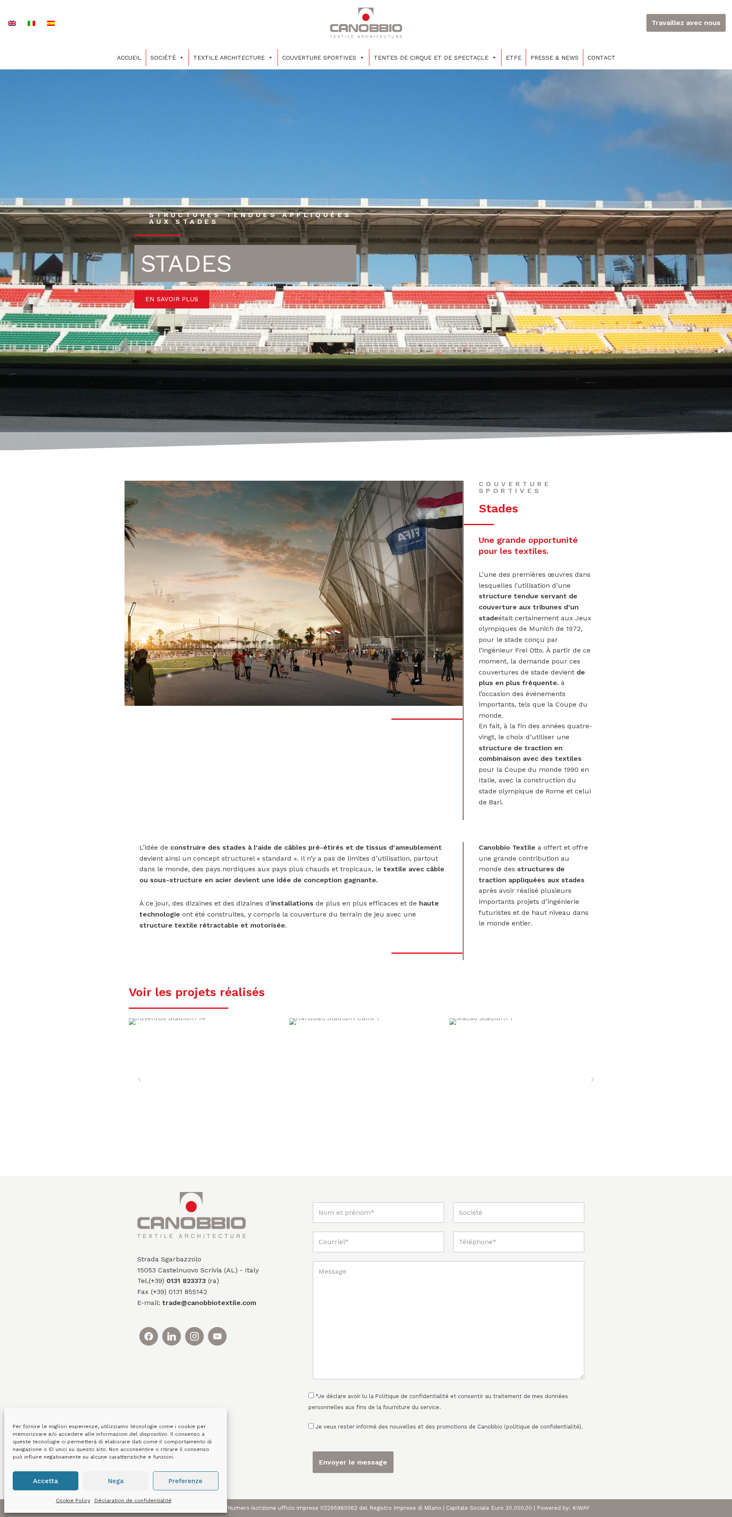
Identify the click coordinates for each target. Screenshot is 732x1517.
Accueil (129, 57)
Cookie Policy (73, 1500)
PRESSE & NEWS (554, 57)
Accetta (45, 1481)
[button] (140, 1079)
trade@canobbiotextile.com (209, 1303)
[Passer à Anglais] (12, 23)
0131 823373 (186, 1281)
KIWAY (580, 1508)
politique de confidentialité (542, 1426)
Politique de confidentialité (412, 1396)
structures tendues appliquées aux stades (250, 218)
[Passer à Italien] (31, 23)
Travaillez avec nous (686, 23)
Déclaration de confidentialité (133, 1500)
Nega (116, 1481)
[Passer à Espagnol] (51, 23)
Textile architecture (229, 57)
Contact (602, 57)
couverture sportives (515, 487)
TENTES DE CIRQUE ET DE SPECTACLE (431, 57)
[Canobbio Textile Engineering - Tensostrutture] (366, 23)
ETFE (513, 57)
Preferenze (185, 1481)
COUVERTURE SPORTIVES (319, 57)
